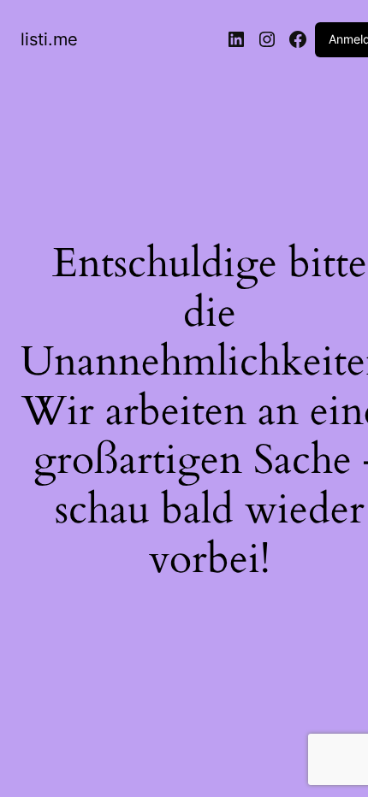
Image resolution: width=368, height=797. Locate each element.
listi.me (49, 39)
